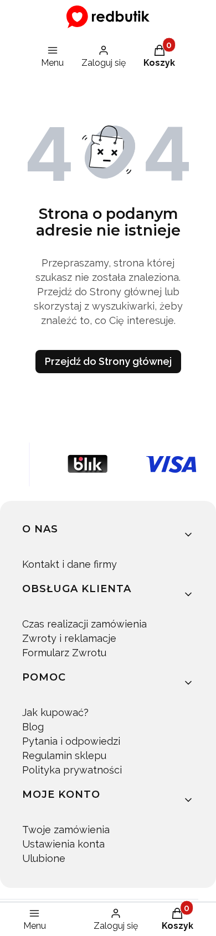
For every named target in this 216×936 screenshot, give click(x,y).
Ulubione (43, 858)
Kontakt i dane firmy (69, 564)
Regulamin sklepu (64, 755)
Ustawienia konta (63, 844)
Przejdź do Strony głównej (108, 361)
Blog (33, 727)
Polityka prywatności (72, 770)
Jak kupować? (55, 712)
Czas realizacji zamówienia (84, 624)
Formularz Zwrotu (64, 652)
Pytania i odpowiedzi (71, 741)
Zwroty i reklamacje (69, 638)
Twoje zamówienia (66, 829)
